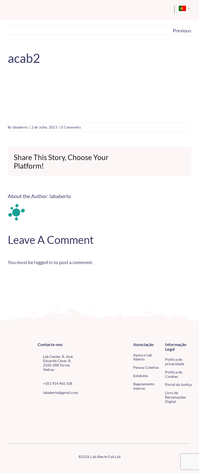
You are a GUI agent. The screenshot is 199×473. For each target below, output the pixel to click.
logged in (43, 262)
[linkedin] (64, 404)
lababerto (20, 127)
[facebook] (39, 404)
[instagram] (47, 404)
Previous (182, 30)
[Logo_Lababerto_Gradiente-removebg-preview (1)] (27, 10)
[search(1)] (156, 9)
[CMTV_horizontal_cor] (15, 414)
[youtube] (56, 404)
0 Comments (71, 127)
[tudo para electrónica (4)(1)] (15, 424)
